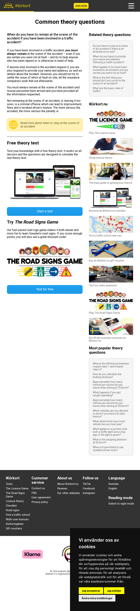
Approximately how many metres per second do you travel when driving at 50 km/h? (111, 403)
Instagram (89, 493)
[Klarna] (32, 557)
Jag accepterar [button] (91, 590)
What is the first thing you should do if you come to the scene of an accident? (109, 80)
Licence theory (15, 501)
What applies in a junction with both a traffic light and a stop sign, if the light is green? (110, 431)
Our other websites (68, 493)
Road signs (12, 510)
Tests (9, 484)
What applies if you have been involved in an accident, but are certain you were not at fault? (110, 70)
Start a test (45, 211)
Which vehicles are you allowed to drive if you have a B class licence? (110, 413)
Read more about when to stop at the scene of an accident (49, 124)
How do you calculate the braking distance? (107, 376)
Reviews (62, 488)
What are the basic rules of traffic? (108, 90)
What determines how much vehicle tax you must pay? (109, 423)
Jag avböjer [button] (114, 590)
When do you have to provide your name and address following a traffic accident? (109, 59)
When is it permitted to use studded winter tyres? (108, 449)
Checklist (11, 505)
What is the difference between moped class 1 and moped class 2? (111, 366)
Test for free (44, 289)
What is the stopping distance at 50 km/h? (110, 441)
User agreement (41, 497)
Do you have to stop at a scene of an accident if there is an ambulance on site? (110, 48)
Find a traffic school (18, 514)
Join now (81, 6)
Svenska (113, 484)
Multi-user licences (17, 519)
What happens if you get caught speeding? (107, 394)
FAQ (34, 492)
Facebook (89, 488)
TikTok (87, 484)
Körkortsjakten (15, 524)
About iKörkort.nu (67, 484)
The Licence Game (17, 488)
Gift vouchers (14, 528)
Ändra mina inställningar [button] (97, 598)
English (112, 488)
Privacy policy (40, 502)
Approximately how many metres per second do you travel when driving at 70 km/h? (111, 384)
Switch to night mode (121, 503)
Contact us (38, 488)
